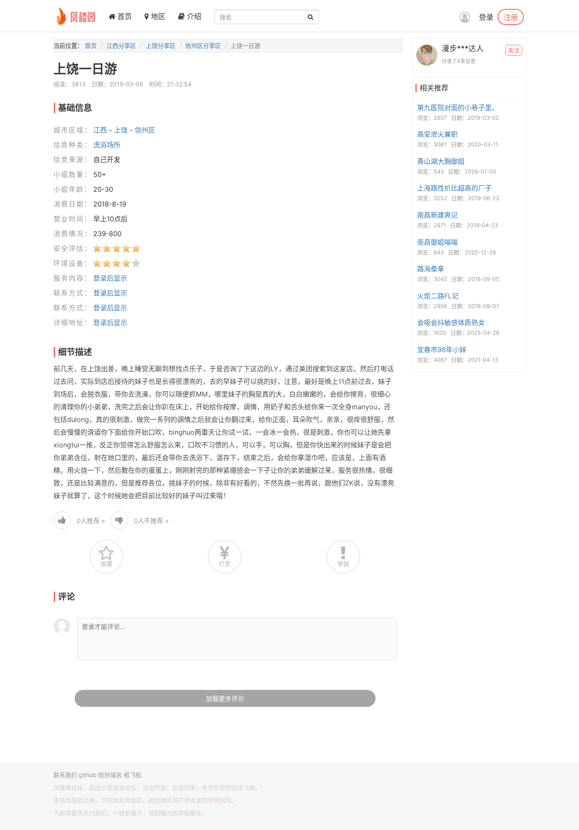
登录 (486, 17)
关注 (514, 50)
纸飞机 (133, 774)
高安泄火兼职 (437, 134)
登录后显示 (110, 278)
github (88, 774)
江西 (100, 130)
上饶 (121, 130)
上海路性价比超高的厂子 (454, 188)
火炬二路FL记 (438, 296)
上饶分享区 (160, 45)
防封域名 (110, 774)
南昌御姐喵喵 (437, 242)
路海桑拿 (430, 269)
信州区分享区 (203, 45)
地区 (157, 16)
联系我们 (65, 774)
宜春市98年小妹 (441, 349)
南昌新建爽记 (437, 215)
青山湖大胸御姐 (441, 161)
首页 (123, 16)
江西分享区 (121, 45)
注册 (511, 17)
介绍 (193, 16)
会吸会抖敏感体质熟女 (451, 322)
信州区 (145, 130)
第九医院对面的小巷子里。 (457, 107)
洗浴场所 (106, 145)
